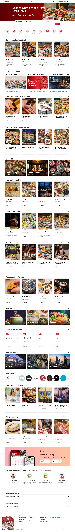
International (8, 58)
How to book (21, 519)
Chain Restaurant (29, 435)
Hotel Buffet (13, 58)
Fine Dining (43, 295)
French (7, 403)
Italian (7, 260)
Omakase (11, 114)
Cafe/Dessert (46, 114)
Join (57, 1)
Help (54, 1)
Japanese (7, 114)
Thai (23, 145)
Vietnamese (40, 403)
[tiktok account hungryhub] (66, 528)
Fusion (39, 198)
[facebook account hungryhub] (56, 528)
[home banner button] (43, 15)
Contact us (21, 521)
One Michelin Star (12, 403)
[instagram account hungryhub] (59, 528)
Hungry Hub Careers (44, 521)
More (61, 96)
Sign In (61, 1)
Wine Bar (43, 198)
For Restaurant (43, 1)
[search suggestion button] (31, 1)
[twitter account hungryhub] (61, 528)
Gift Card (34, 1)
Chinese (56, 58)
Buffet (28, 58)
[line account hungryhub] (68, 528)
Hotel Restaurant (47, 58)
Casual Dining (26, 198)
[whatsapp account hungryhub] (63, 528)
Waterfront (26, 229)
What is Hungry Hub (22, 517)
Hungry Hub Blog (43, 517)
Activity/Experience (27, 295)
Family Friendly (59, 198)
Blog (38, 1)
